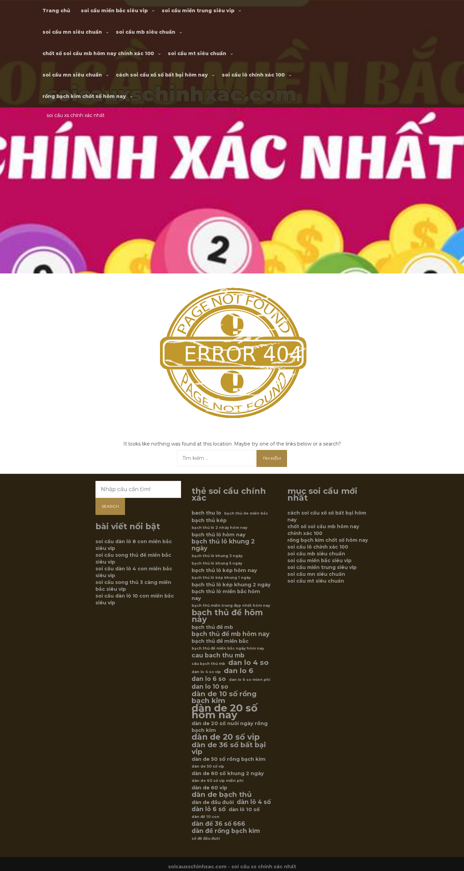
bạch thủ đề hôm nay (227, 616)
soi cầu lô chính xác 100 (253, 75)
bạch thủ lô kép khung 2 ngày (231, 585)
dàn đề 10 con (205, 817)
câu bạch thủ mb (208, 663)
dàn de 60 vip (209, 788)
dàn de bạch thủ (222, 794)
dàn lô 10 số (244, 809)
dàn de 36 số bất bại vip (229, 748)
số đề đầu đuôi (206, 838)
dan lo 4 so (248, 662)
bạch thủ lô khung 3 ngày (217, 556)
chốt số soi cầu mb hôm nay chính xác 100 (98, 53)
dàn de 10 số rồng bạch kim (224, 697)
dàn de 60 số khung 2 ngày (228, 773)
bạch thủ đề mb (212, 627)
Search (110, 506)
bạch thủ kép (209, 520)
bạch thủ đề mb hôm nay (230, 634)
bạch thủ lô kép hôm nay (224, 570)
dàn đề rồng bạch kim (226, 830)
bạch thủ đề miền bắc (220, 641)
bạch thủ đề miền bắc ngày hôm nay (228, 648)
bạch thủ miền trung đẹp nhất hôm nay (231, 605)
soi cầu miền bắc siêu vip (114, 10)
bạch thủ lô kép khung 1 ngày (221, 577)
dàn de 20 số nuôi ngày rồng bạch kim (230, 726)
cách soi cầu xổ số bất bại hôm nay (162, 75)
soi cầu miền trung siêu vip (198, 10)
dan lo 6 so (209, 678)
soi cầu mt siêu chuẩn (197, 53)
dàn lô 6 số (209, 809)
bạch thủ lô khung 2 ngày (223, 545)
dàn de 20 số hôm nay (224, 711)
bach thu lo (206, 513)
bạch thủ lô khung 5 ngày (217, 563)
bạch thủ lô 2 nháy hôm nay (219, 527)
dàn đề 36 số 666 (218, 823)
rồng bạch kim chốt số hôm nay (84, 96)
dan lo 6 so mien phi (249, 679)
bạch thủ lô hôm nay (219, 535)
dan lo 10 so (210, 686)
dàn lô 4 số (254, 802)
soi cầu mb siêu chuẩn (145, 32)
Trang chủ (56, 10)
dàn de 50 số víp (208, 766)
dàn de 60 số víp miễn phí (217, 780)
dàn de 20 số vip (226, 737)
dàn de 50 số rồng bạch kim (229, 759)
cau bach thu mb (218, 655)
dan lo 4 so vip (206, 672)
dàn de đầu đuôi (213, 802)
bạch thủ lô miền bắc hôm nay (226, 594)
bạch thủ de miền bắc (246, 513)
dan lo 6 (238, 670)
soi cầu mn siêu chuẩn (72, 32)
